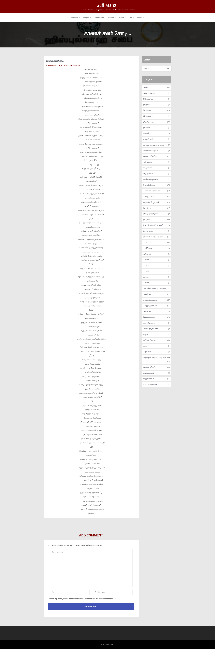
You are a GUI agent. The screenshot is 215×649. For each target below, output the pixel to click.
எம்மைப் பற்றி (74, 17)
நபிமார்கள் (147, 242)
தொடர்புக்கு (148, 231)
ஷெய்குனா (147, 351)
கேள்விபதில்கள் (149, 185)
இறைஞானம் (148, 116)
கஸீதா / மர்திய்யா (150, 156)
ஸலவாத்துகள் (148, 373)
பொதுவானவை (149, 317)
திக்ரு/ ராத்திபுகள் (150, 214)
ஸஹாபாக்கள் (148, 379)
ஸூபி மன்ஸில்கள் (150, 384)
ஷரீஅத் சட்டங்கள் (150, 340)
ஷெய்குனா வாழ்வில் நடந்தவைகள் (156, 357)
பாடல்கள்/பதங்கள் (150, 300)
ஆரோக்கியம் (148, 99)
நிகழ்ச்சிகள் (148, 248)
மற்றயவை (139, 17)
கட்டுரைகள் (111, 17)
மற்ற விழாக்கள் (149, 323)
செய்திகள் (147, 208)
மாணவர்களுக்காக (150, 329)
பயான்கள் (147, 294)
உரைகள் (146, 133)
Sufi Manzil (54, 66)
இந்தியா (146, 104)
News (145, 87)
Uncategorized (149, 93)
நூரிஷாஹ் (147, 254)
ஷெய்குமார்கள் (149, 367)
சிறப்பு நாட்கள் (148, 196)
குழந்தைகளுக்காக (150, 179)
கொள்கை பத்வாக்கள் (152, 191)
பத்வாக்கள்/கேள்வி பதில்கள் (154, 288)
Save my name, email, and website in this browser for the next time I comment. (83, 599)
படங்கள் (146, 260)
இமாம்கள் (147, 110)
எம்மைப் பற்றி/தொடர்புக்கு (153, 145)
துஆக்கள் (147, 219)
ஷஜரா (145, 334)
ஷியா (145, 346)
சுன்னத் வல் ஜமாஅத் (151, 202)
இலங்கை (146, 127)
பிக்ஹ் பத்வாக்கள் (150, 306)
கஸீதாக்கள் (148, 162)
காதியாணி (147, 168)
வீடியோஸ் (121, 17)
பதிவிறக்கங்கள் (98, 17)
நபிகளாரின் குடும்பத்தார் (153, 237)
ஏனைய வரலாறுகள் (150, 150)
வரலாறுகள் (86, 17)
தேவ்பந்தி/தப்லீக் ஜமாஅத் (153, 225)
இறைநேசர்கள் (148, 122)
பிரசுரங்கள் (147, 311)
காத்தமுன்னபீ (148, 173)
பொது (130, 17)
